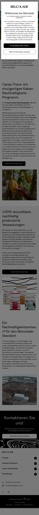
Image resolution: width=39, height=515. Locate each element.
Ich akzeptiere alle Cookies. (19, 46)
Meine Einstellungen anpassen (19, 52)
